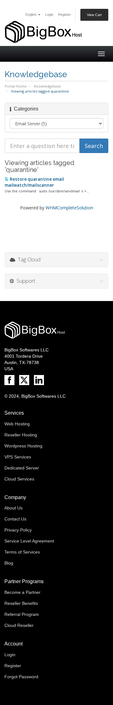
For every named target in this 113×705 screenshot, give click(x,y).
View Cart (94, 15)
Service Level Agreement (29, 540)
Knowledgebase (47, 86)
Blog (8, 563)
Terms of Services (22, 551)
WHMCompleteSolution (69, 208)
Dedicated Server (21, 467)
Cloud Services (19, 478)
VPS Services (17, 456)
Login (49, 14)
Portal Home (16, 86)
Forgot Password (21, 676)
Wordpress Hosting (23, 445)
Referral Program (21, 614)
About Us (13, 507)
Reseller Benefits (21, 603)
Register (64, 14)
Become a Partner (22, 592)
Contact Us (15, 518)
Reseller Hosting (20, 434)
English (31, 14)
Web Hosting (17, 423)
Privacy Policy (18, 529)
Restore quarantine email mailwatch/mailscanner (34, 182)
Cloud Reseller (19, 625)
